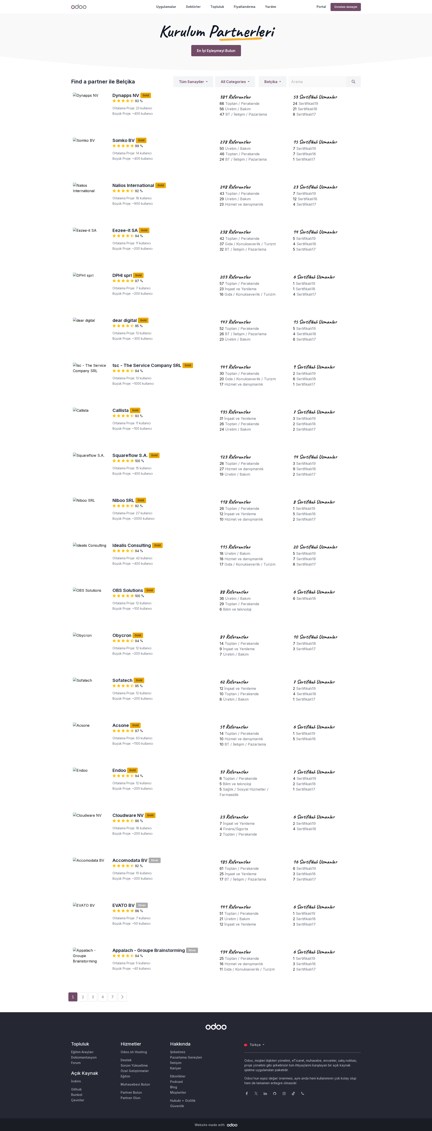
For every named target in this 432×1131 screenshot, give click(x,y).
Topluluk (217, 7)
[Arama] (353, 81)
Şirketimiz (177, 1052)
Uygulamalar (166, 7)
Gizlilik (190, 1100)
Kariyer (175, 1068)
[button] (193, 81)
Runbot (76, 1095)
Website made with (210, 1125)
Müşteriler (178, 1092)
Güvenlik (177, 1106)
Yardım (270, 7)
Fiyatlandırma (244, 7)
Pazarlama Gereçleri (186, 1057)
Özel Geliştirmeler (135, 1071)
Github (76, 1089)
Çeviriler (77, 1100)
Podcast (176, 1082)
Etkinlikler (177, 1076)
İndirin (76, 1081)
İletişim (175, 1063)
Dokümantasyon (84, 1057)
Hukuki (175, 1100)
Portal (321, 7)
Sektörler (193, 7)
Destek (126, 1060)
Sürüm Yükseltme (134, 1065)
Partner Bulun (131, 1092)
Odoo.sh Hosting (134, 1052)
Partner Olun (130, 1098)
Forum (76, 1063)
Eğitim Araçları (82, 1052)
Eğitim (125, 1076)
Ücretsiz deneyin (345, 7)
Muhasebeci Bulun (135, 1084)
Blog (173, 1087)
